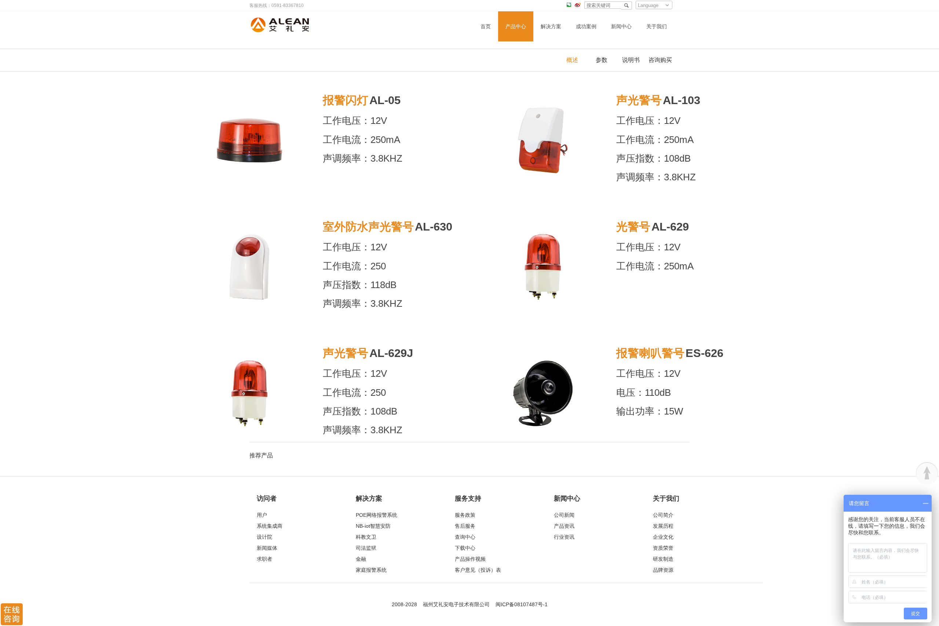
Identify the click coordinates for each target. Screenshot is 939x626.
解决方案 (551, 26)
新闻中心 (621, 26)
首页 (486, 26)
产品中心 (515, 26)
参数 (601, 60)
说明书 (631, 60)
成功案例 (586, 26)
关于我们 (656, 26)
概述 (572, 60)
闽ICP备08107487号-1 (522, 604)
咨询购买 (660, 60)
